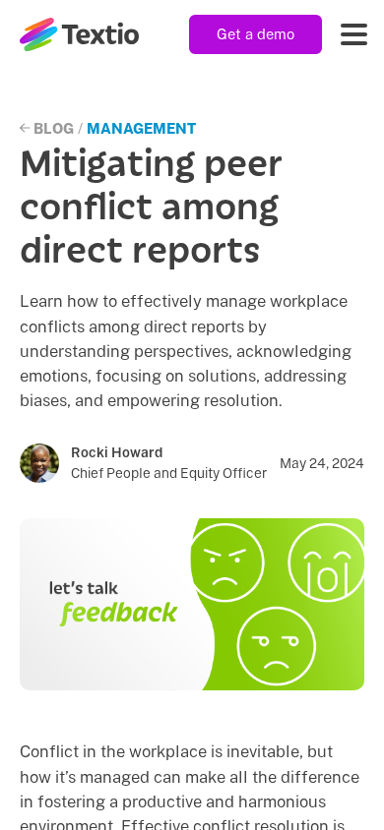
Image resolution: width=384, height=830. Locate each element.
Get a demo (255, 34)
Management (141, 128)
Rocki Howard (116, 452)
